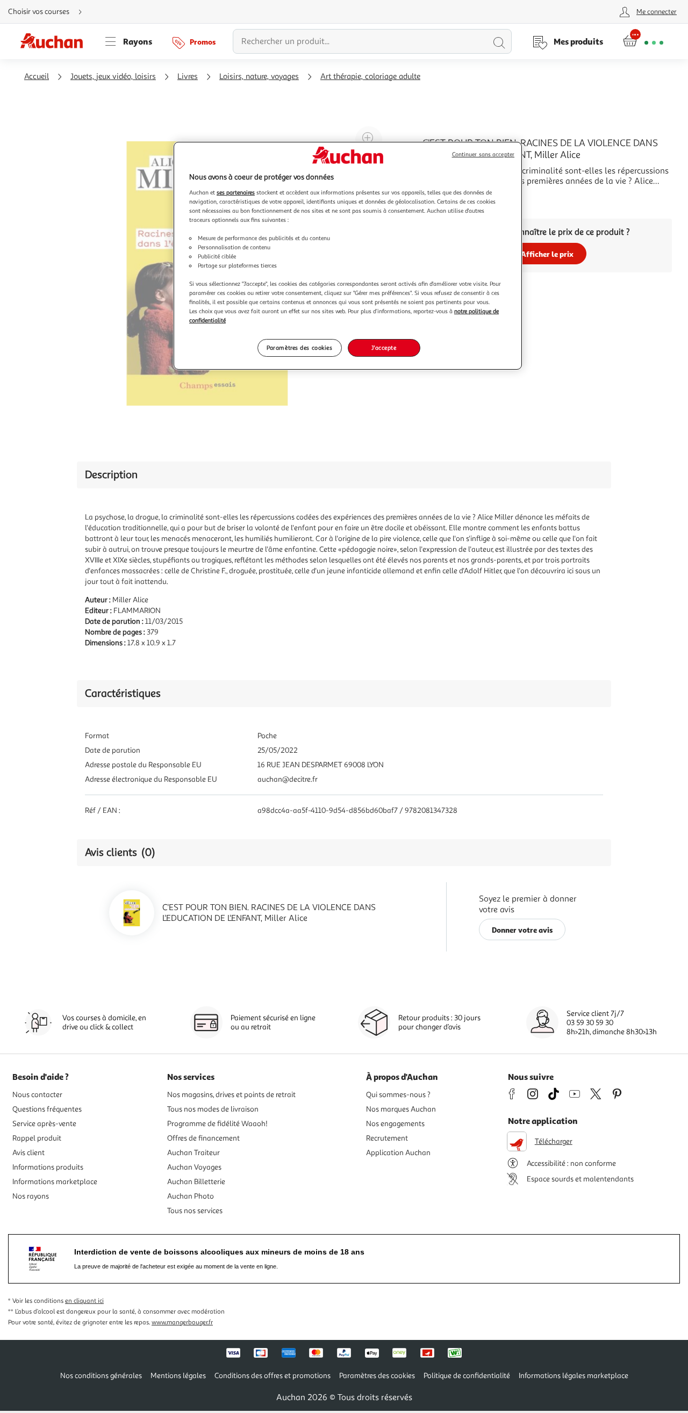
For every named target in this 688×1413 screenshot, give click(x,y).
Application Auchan (398, 1152)
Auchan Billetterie (196, 1181)
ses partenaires (236, 192)
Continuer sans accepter (483, 154)
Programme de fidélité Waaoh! (217, 1123)
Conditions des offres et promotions (272, 1375)
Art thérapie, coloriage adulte (370, 76)
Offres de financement (203, 1138)
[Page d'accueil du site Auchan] (55, 41)
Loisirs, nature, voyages (259, 76)
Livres (187, 76)
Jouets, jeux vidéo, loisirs (113, 76)
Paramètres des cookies (300, 347)
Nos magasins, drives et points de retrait (231, 1094)
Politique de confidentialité (467, 1375)
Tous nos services (195, 1210)
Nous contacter (37, 1094)
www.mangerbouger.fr (182, 1322)
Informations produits (47, 1167)
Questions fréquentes (47, 1109)
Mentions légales (178, 1375)
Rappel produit (36, 1138)
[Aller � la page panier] (643, 41)
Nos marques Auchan (401, 1109)
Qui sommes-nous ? (398, 1094)
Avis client (28, 1152)
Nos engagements (395, 1123)
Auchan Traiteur (193, 1152)
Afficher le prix (547, 253)
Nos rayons (30, 1196)
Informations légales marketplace (573, 1375)
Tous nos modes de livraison (213, 1109)
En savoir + (442, 197)
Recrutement (387, 1138)
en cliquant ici (84, 1301)
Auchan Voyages (194, 1167)
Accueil (36, 76)
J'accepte (383, 347)
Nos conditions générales (101, 1375)
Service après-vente (44, 1123)
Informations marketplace (54, 1181)
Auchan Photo (190, 1196)
